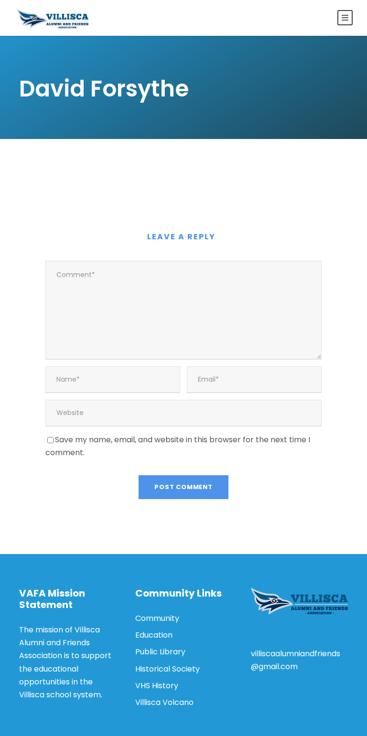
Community (157, 618)
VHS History (156, 685)
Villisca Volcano (164, 702)
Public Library (160, 651)
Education (154, 634)
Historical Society (167, 668)
